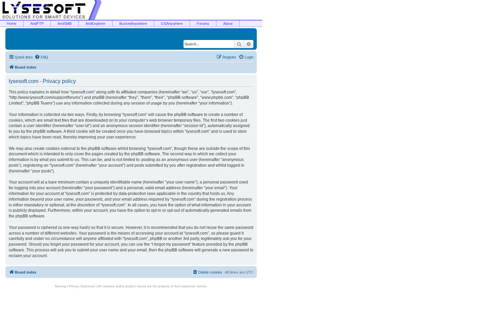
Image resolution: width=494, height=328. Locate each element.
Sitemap (60, 286)
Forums (203, 24)
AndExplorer (95, 24)
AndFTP (37, 24)
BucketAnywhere (133, 24)
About (228, 24)
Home (11, 24)
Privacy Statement (82, 286)
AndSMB (64, 24)
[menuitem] (41, 57)
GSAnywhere (172, 24)
